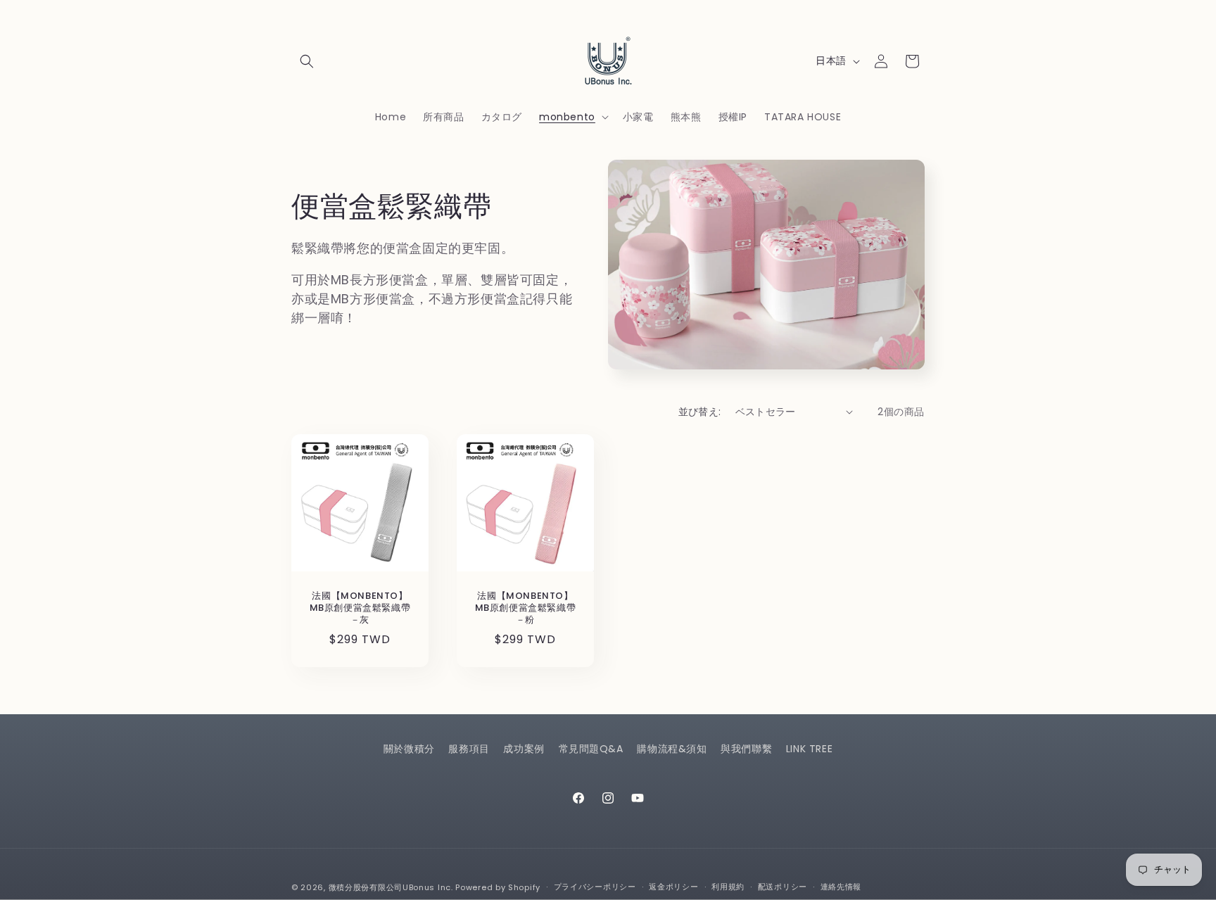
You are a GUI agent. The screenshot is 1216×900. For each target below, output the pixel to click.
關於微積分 (409, 749)
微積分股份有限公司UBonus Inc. (391, 887)
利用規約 (728, 886)
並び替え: (699, 412)
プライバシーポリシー (595, 886)
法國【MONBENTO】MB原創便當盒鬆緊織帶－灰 (360, 608)
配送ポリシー (782, 886)
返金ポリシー (673, 886)
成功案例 (523, 749)
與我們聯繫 (746, 749)
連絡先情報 (841, 886)
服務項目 (468, 749)
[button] (306, 61)
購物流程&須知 (672, 749)
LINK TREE (809, 749)
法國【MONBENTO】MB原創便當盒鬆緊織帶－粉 (525, 608)
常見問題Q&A (591, 749)
